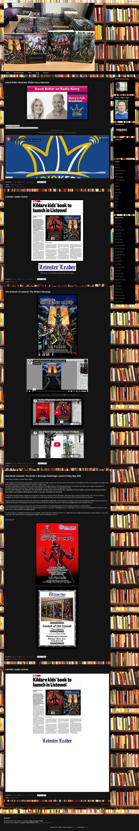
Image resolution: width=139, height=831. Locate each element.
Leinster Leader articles (16, 669)
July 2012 (118, 283)
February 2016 (119, 230)
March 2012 (118, 289)
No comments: (30, 182)
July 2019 (118, 223)
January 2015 (119, 242)
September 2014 (120, 255)
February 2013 (119, 273)
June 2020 (118, 220)
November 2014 (120, 248)
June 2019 (118, 227)
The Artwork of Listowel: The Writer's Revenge (28, 292)
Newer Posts (9, 804)
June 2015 (118, 233)
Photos (117, 195)
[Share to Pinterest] (45, 182)
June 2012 (118, 286)
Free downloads (120, 180)
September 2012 (120, 279)
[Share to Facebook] (43, 182)
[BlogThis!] (40, 182)
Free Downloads (19, 73)
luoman (75, 827)
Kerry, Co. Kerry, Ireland (17, 186)
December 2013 (120, 267)
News (7, 73)
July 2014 (118, 258)
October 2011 (119, 301)
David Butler (69, 395)
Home (58, 804)
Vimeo (76, 395)
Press (30, 73)
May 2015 (118, 236)
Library (117, 186)
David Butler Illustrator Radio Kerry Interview (27, 82)
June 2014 (118, 261)
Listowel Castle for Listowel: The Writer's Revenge (49, 395)
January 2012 (119, 292)
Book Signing (119, 177)
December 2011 (120, 295)
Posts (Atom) (61, 809)
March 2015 (118, 239)
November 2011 (120, 298)
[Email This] (38, 182)
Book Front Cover (19, 466)
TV (116, 208)
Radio (20, 184)
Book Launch (13, 659)
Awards (117, 167)
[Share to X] (42, 182)
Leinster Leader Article (16, 197)
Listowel (12, 184)
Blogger (86, 827)
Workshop (118, 211)
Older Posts (105, 804)
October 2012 (119, 276)
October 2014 (119, 251)
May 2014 (118, 264)
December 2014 (120, 245)
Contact (45, 73)
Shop (37, 73)
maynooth (118, 192)
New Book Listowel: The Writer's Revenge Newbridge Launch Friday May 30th (43, 476)
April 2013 (118, 270)
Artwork (12, 466)
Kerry (116, 183)
